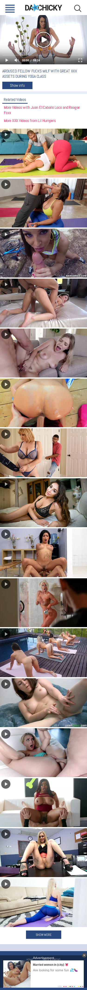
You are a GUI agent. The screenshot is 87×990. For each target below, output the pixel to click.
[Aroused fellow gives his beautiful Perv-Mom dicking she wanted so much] (43, 502)
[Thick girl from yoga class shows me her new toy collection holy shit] (43, 702)
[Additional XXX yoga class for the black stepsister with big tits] (43, 552)
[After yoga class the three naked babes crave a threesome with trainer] (43, 652)
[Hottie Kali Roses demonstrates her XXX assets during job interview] (43, 852)
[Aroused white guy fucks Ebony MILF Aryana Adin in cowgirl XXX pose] (43, 802)
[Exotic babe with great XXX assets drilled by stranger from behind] (43, 403)
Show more (44, 935)
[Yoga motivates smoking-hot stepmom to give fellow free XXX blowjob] (43, 902)
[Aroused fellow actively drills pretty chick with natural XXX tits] (43, 353)
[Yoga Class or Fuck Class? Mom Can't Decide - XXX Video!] (43, 153)
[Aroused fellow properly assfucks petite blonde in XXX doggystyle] (43, 303)
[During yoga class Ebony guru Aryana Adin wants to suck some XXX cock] (43, 203)
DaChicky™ (43, 7)
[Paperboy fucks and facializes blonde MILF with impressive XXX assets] (43, 602)
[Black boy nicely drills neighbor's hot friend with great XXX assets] (43, 452)
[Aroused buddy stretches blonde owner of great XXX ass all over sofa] (43, 752)
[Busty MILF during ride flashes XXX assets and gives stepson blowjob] (43, 253)
